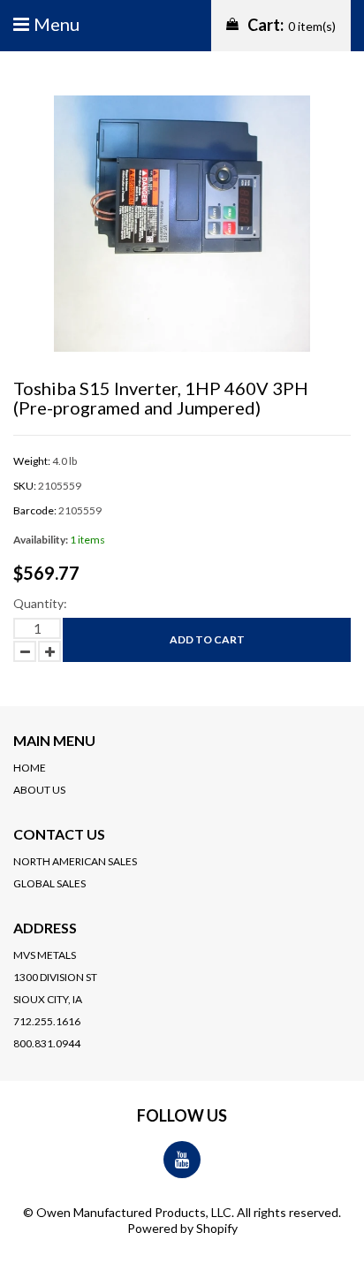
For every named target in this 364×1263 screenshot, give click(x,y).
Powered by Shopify (182, 1228)
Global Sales (49, 883)
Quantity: (40, 603)
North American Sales (75, 861)
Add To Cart (207, 639)
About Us (39, 789)
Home (29, 767)
